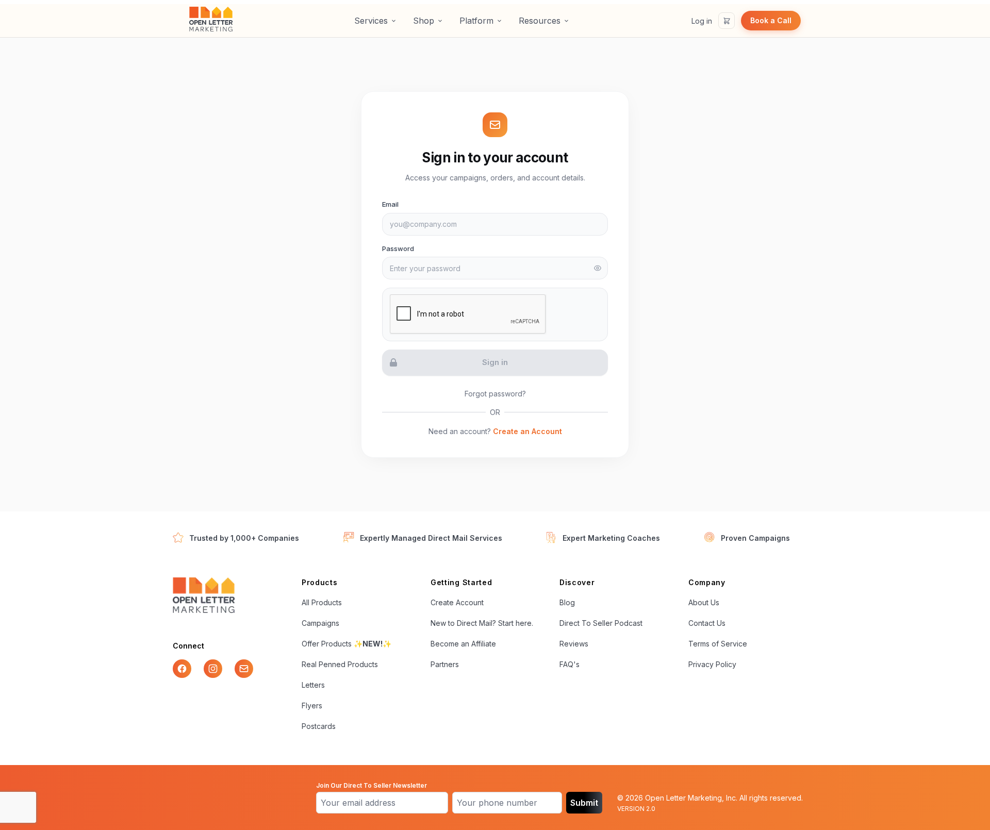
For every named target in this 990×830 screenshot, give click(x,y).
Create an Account (527, 431)
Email (390, 204)
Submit (584, 803)
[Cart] (726, 20)
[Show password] (597, 268)
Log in (701, 20)
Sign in (495, 362)
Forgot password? (495, 393)
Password (398, 248)
